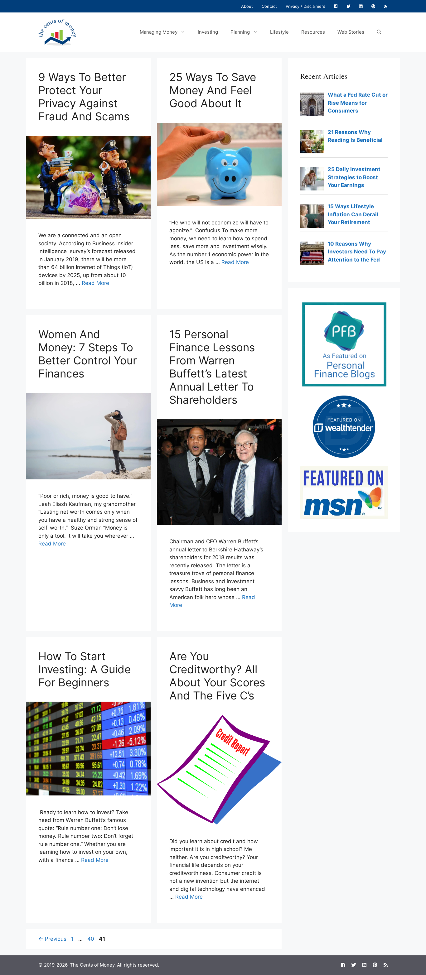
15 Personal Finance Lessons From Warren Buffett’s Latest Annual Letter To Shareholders (212, 367)
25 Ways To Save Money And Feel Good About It (212, 90)
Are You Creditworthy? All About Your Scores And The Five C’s (217, 676)
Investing (208, 32)
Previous (52, 939)
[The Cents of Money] (57, 32)
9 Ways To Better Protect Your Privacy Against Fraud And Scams (83, 96)
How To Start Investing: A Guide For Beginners (84, 669)
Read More (95, 283)
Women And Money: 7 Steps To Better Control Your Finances (87, 354)
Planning (240, 32)
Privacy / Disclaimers (305, 6)
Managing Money (158, 32)
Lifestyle (279, 32)
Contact (269, 6)
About (247, 6)
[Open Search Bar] (379, 32)
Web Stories (350, 32)
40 (91, 939)
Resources (313, 32)
